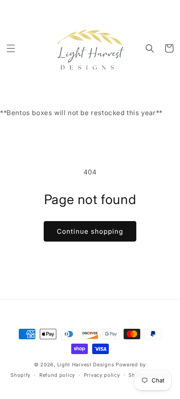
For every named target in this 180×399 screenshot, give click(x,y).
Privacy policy (102, 375)
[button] (11, 48)
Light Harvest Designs (85, 364)
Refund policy (57, 375)
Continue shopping (90, 231)
